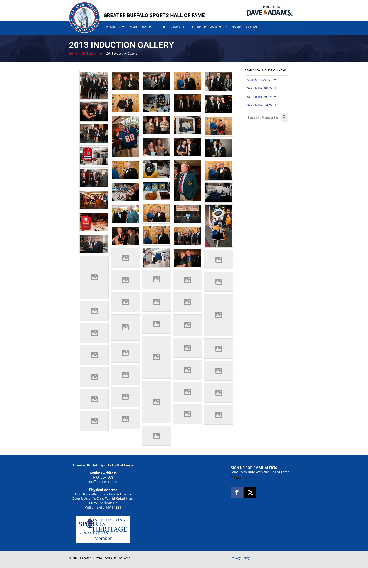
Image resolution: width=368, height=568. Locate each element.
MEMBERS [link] (113, 27)
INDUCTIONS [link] (138, 27)
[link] (84, 31)
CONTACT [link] (253, 27)
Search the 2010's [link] (259, 88)
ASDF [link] (213, 27)
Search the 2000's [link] (259, 97)
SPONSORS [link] (234, 27)
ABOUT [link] (160, 27)
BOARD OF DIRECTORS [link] (186, 27)
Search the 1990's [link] (259, 105)
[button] (237, 492)
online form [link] (257, 477)
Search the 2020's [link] (259, 80)
